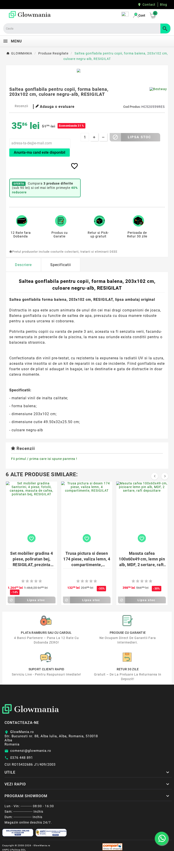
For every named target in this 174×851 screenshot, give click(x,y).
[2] (27, 581)
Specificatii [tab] (60, 265)
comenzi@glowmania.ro (30, 751)
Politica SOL (19, 850)
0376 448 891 (21, 758)
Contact (149, 4)
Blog (163, 4)
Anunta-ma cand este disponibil (39, 152)
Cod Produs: (132, 107)
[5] (40, 581)
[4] (36, 581)
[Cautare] (165, 28)
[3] (31, 581)
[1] (23, 581)
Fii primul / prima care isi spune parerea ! (44, 459)
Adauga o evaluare (57, 106)
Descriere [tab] (23, 265)
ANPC (5, 850)
